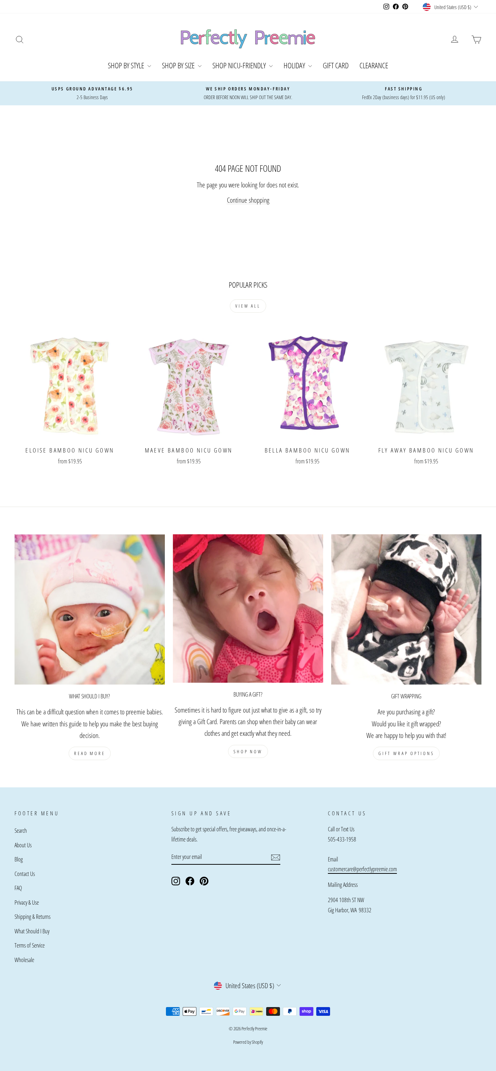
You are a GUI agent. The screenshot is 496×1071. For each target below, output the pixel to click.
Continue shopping (248, 200)
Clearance (373, 65)
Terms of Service (30, 945)
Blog (19, 859)
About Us (23, 845)
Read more (89, 753)
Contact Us (25, 874)
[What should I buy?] (90, 609)
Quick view (70, 433)
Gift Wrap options (406, 753)
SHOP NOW (248, 751)
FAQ (18, 888)
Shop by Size (179, 65)
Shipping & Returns (32, 917)
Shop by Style (127, 65)
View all (248, 306)
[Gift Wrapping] (406, 609)
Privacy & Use (27, 902)
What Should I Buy (32, 931)
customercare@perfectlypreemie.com (362, 869)
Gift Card (336, 65)
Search (21, 831)
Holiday (295, 65)
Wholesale (24, 960)
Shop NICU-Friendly (239, 65)
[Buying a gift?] (248, 608)
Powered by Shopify (248, 1042)
